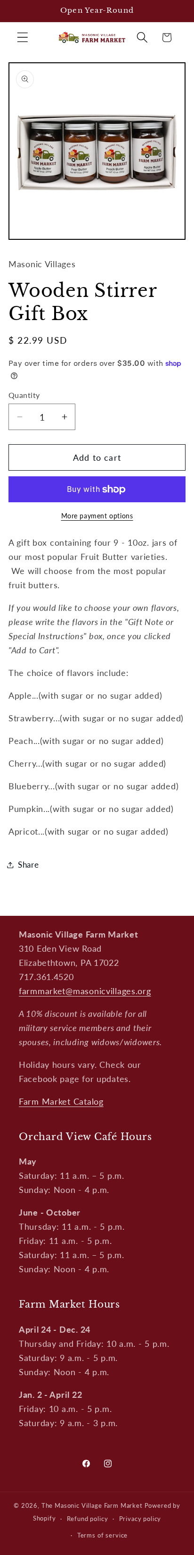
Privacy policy (140, 1518)
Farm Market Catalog (61, 1101)
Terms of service (102, 1535)
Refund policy (87, 1518)
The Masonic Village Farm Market (92, 1505)
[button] (22, 37)
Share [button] (28, 865)
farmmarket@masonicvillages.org (85, 991)
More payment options (97, 516)
